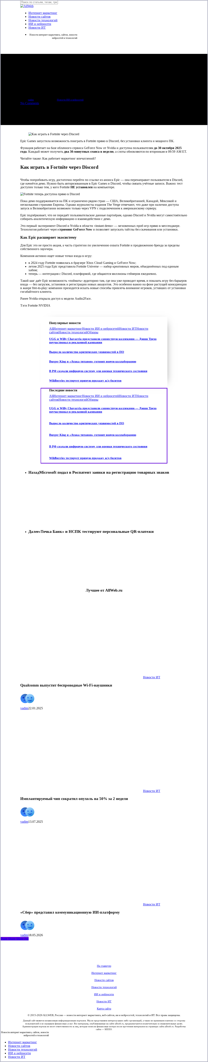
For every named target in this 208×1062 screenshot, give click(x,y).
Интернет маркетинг (67, 328)
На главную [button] (104, 965)
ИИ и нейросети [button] (104, 994)
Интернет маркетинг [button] (104, 973)
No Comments (29, 103)
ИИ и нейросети (19, 1053)
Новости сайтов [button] (104, 980)
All (51, 328)
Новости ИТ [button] (104, 1001)
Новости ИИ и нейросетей (70, 99)
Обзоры (93, 332)
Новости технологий (73, 332)
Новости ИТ (127, 328)
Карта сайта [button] (104, 1008)
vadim (31, 99)
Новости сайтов (19, 1046)
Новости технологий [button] (104, 987)
